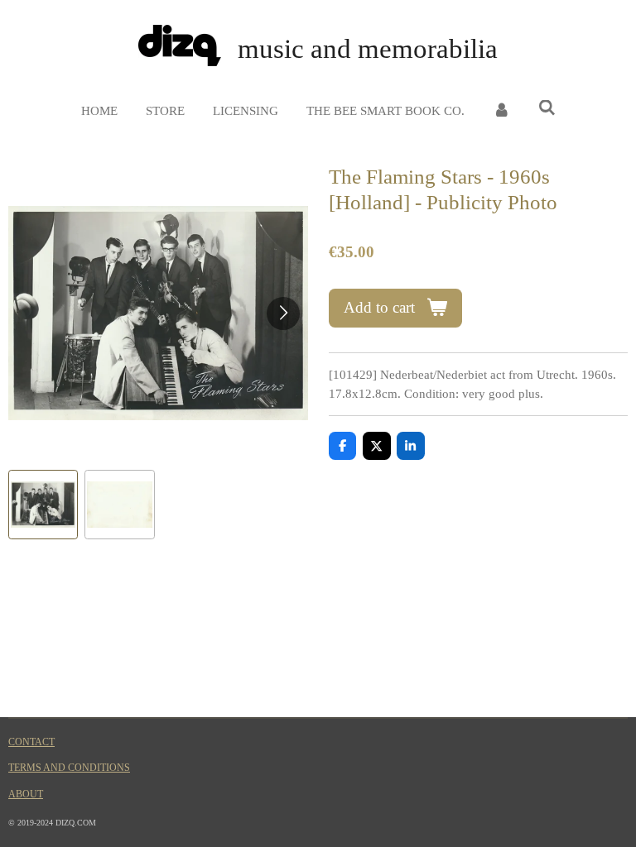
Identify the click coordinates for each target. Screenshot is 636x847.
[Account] (501, 111)
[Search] (547, 109)
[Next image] (283, 313)
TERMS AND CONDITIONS (69, 768)
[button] (43, 504)
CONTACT (31, 742)
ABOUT (25, 794)
